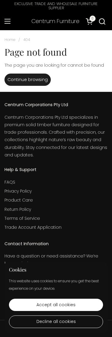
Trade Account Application (33, 227)
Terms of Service (22, 218)
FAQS (9, 182)
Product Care (18, 200)
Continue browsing (27, 80)
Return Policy (17, 209)
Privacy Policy (18, 191)
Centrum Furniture (55, 21)
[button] (102, 21)
